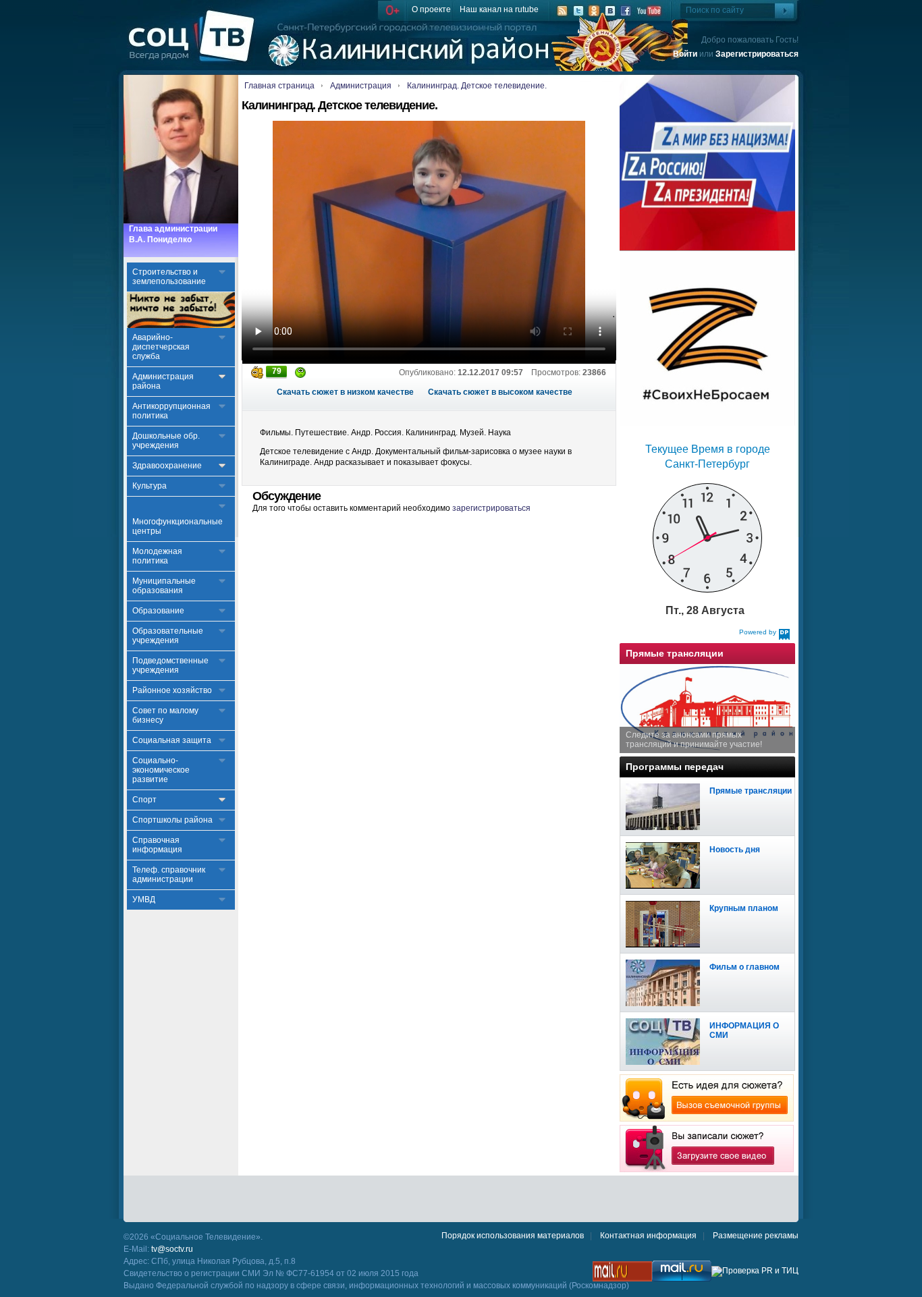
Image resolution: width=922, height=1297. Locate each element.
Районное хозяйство (172, 690)
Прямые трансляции (750, 791)
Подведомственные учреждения (170, 665)
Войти (685, 54)
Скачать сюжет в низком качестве (345, 392)
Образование (158, 610)
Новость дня (734, 849)
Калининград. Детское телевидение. (477, 85)
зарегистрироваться (491, 508)
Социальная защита (171, 740)
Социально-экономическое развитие (161, 770)
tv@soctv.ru (172, 1249)
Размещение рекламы (755, 1235)
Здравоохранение (167, 465)
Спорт (144, 799)
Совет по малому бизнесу (165, 715)
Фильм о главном (744, 967)
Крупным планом (743, 908)
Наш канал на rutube (499, 9)
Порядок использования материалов (512, 1235)
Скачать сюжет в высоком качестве (500, 392)
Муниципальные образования (164, 585)
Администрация (360, 85)
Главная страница (279, 85)
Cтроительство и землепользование (169, 276)
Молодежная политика (157, 556)
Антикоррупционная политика (171, 411)
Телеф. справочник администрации (168, 874)
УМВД (143, 899)
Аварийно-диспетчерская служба (161, 347)
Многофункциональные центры (177, 526)
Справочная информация (157, 844)
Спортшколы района (172, 820)
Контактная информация (648, 1235)
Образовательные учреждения (167, 635)
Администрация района (163, 381)
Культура (149, 486)
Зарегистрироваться (756, 54)
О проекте (431, 9)
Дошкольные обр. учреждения (166, 440)
